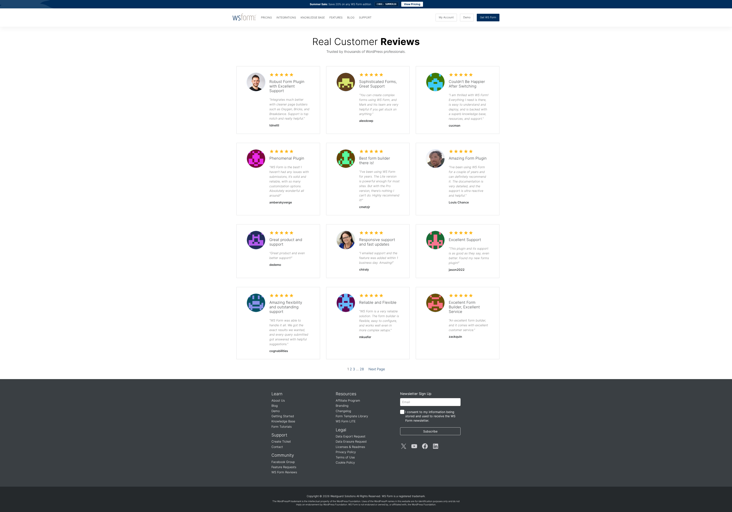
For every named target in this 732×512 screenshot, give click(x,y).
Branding (342, 406)
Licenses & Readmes (350, 447)
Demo (466, 17)
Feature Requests (283, 467)
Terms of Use (345, 457)
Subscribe (430, 431)
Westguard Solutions (343, 496)
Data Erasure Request (351, 441)
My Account (446, 17)
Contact (277, 447)
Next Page (376, 369)
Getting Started (282, 416)
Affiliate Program (348, 400)
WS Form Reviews (284, 472)
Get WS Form (488, 17)
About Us (278, 400)
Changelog (343, 411)
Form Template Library (352, 416)
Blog (274, 406)
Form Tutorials (281, 426)
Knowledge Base (283, 421)
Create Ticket (281, 441)
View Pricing (412, 4)
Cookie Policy (345, 462)
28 (362, 369)
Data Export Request (350, 436)
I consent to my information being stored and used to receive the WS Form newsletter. (430, 416)
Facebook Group (283, 462)
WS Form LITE (346, 421)
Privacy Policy (346, 452)
